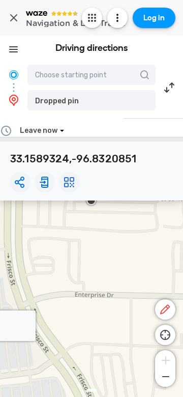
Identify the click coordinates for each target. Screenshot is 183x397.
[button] (91, 100)
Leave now (38, 130)
